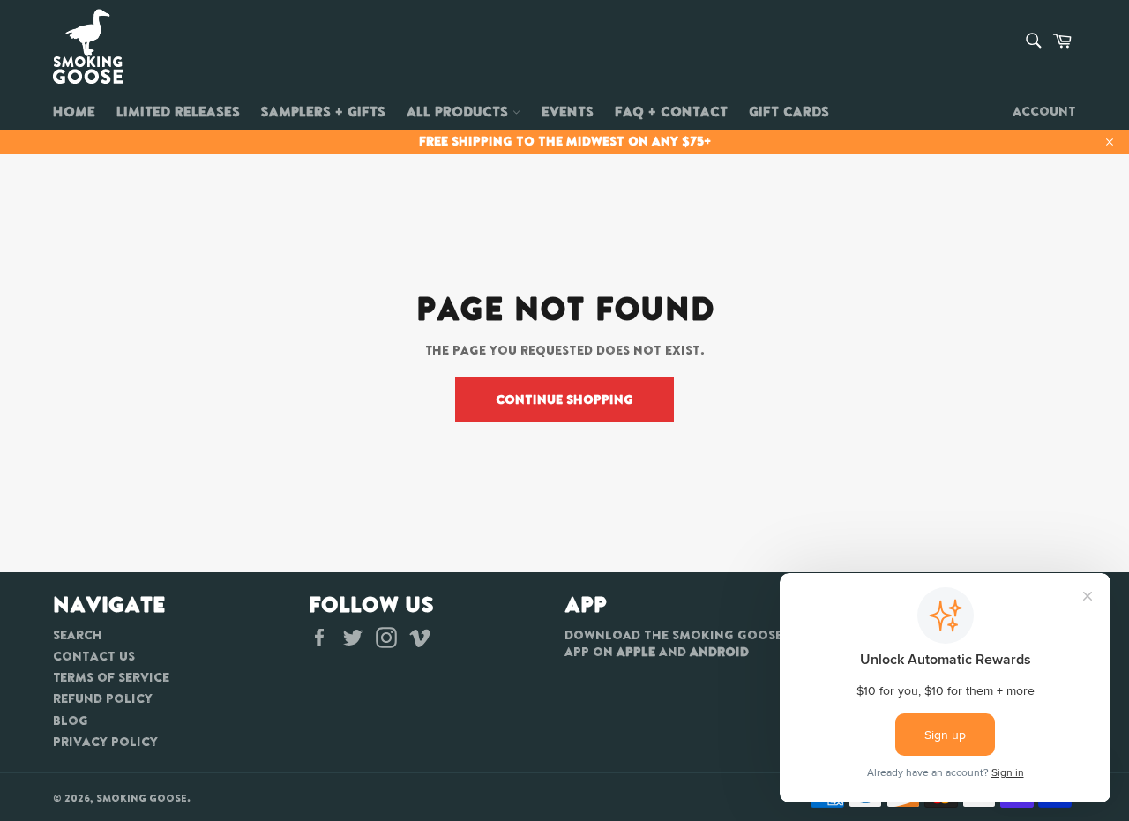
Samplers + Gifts (323, 111)
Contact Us (94, 656)
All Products (459, 111)
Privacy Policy (105, 741)
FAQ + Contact (671, 111)
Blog (70, 720)
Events (568, 111)
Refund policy (103, 698)
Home (74, 111)
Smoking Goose (141, 798)
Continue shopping (564, 399)
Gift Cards (789, 111)
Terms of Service (111, 677)
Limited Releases (178, 111)
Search (77, 635)
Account (1044, 111)
